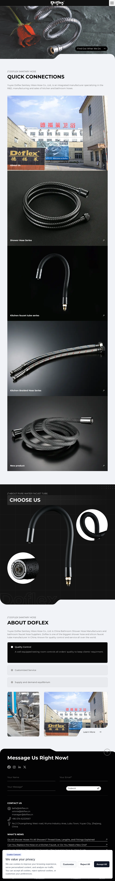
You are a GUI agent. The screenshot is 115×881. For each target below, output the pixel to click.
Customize (68, 864)
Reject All (85, 864)
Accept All (102, 864)
